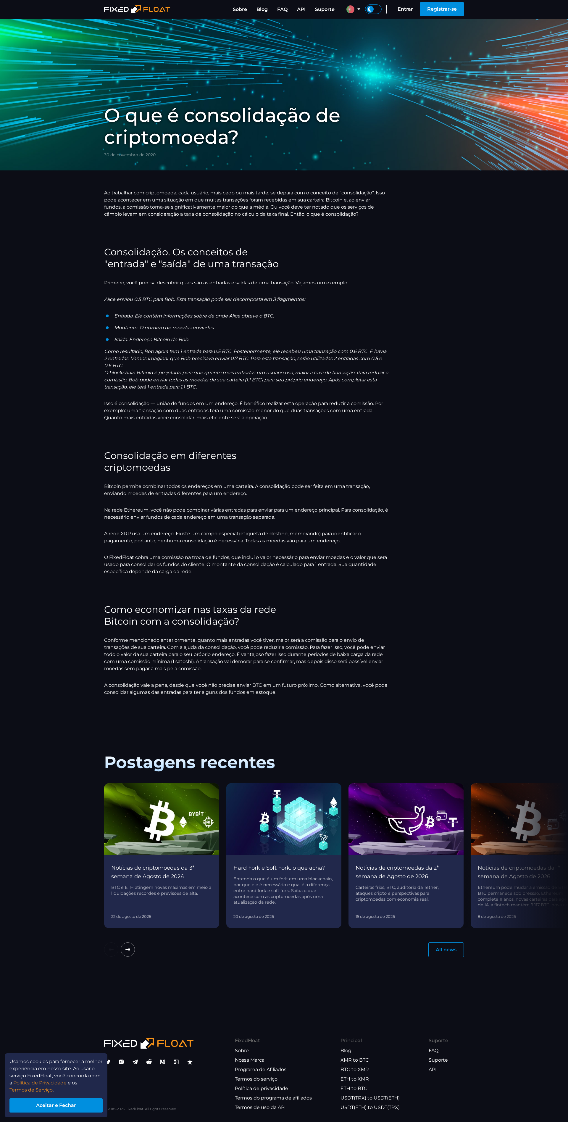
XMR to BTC (355, 1060)
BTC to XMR (355, 1069)
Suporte (325, 9)
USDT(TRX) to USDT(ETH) (370, 1098)
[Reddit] (148, 1061)
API (301, 9)
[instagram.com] (121, 1061)
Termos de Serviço (31, 1090)
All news (446, 949)
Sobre (240, 9)
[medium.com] (162, 1061)
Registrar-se (442, 9)
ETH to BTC (354, 1088)
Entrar (405, 9)
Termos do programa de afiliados (273, 1098)
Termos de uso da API (260, 1107)
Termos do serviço (256, 1079)
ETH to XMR (355, 1079)
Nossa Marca (249, 1060)
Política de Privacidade (40, 1083)
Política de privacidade (261, 1088)
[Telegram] (135, 1061)
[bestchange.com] (176, 1061)
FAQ (282, 9)
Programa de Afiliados (260, 1069)
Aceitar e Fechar (56, 1105)
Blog (262, 9)
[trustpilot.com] (189, 1061)
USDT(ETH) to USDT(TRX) (370, 1107)
